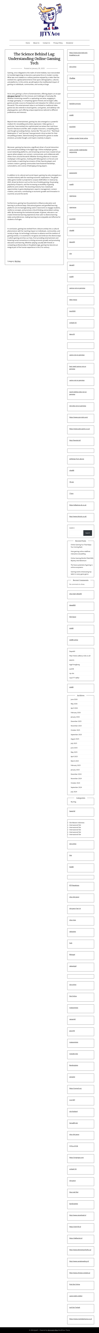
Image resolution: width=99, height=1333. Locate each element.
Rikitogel (72, 954)
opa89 (71, 184)
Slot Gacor (72, 617)
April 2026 (74, 708)
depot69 (72, 242)
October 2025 (75, 730)
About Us (36, 43)
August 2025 (75, 739)
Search (72, 528)
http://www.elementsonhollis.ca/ (80, 1250)
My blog (17, 261)
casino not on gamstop (76, 355)
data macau (73, 300)
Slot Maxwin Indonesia (76, 823)
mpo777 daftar (74, 678)
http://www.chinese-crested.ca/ (79, 1273)
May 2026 (74, 704)
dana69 (71, 265)
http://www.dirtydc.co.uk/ (78, 516)
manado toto (73, 1054)
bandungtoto (73, 1204)
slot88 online (73, 640)
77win (71, 493)
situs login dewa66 (75, 594)
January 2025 (75, 770)
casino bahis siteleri (75, 1296)
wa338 (71, 669)
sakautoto (72, 931)
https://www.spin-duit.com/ (78, 417)
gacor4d (72, 1031)
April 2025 (74, 756)
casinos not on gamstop (77, 288)
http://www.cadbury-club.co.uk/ (80, 656)
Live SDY (72, 1100)
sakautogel (72, 966)
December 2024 (76, 774)
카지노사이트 (73, 1146)
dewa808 (72, 605)
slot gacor (72, 1181)
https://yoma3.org (75, 1088)
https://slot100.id (75, 1227)
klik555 (71, 660)
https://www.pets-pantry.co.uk (79, 429)
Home (28, 43)
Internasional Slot (75, 825)
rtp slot (71, 673)
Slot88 (71, 867)
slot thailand (73, 1111)
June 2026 (74, 699)
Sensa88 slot (73, 1123)
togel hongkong (74, 664)
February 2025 (76, 765)
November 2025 (76, 726)
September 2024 (76, 787)
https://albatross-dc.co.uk (77, 505)
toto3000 (72, 311)
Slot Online (73, 996)
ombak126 (73, 323)
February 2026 (76, 712)
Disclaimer (69, 43)
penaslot (72, 1077)
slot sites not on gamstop (77, 406)
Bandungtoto (73, 1065)
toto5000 (72, 127)
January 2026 (75, 717)
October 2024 (75, 783)
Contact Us (46, 43)
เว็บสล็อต (72, 78)
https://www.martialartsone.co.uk (80, 1319)
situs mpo (72, 920)
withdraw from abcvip (76, 459)
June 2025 (74, 748)
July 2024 (74, 792)
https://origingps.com (76, 1157)
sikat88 (71, 230)
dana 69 (72, 334)
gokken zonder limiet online (78, 138)
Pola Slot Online (74, 1284)
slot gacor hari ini (13, 96)
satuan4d (72, 1019)
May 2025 (74, 752)
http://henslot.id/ (75, 440)
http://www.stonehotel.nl (77, 1215)
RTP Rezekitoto (74, 885)
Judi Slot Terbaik (74, 1307)
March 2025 (75, 761)
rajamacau (72, 196)
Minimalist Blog (53, 1330)
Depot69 (72, 651)
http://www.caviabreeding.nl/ (79, 1261)
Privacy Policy (58, 43)
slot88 (71, 115)
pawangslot (73, 173)
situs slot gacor (74, 897)
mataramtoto (73, 1008)
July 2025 (74, 743)
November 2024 (76, 778)
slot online (72, 67)
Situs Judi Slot (73, 1192)
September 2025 (76, 735)
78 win (71, 482)
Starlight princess (75, 104)
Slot (70, 855)
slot (70, 253)
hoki (70, 943)
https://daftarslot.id (75, 1238)
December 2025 (76, 721)
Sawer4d (72, 811)
